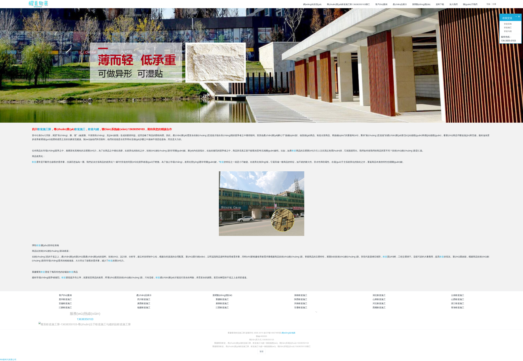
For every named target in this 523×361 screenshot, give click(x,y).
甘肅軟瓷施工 (300, 346)
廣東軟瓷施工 (222, 342)
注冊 (494, 4)
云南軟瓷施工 (457, 333)
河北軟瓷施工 (379, 342)
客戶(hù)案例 (65, 333)
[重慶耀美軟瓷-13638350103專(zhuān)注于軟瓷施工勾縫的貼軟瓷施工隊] (37, 4)
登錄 (488, 4)
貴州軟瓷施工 (65, 337)
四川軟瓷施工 (143, 337)
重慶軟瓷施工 (222, 337)
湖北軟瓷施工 (379, 333)
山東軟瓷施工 (379, 337)
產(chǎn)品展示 (143, 333)
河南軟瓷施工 (300, 342)
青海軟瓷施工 (457, 346)
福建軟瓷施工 (143, 346)
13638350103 (85, 358)
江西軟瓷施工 (222, 346)
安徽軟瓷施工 (65, 342)
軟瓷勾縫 (93, 168)
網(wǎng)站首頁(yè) (312, 4)
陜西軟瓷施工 (300, 337)
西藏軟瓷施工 (379, 346)
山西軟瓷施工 (457, 337)
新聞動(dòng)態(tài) (222, 333)
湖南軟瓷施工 (300, 333)
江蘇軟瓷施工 (65, 346)
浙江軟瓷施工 (457, 342)
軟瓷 (294, 189)
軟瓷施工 (80, 168)
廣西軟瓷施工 (143, 342)
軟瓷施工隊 (44, 168)
